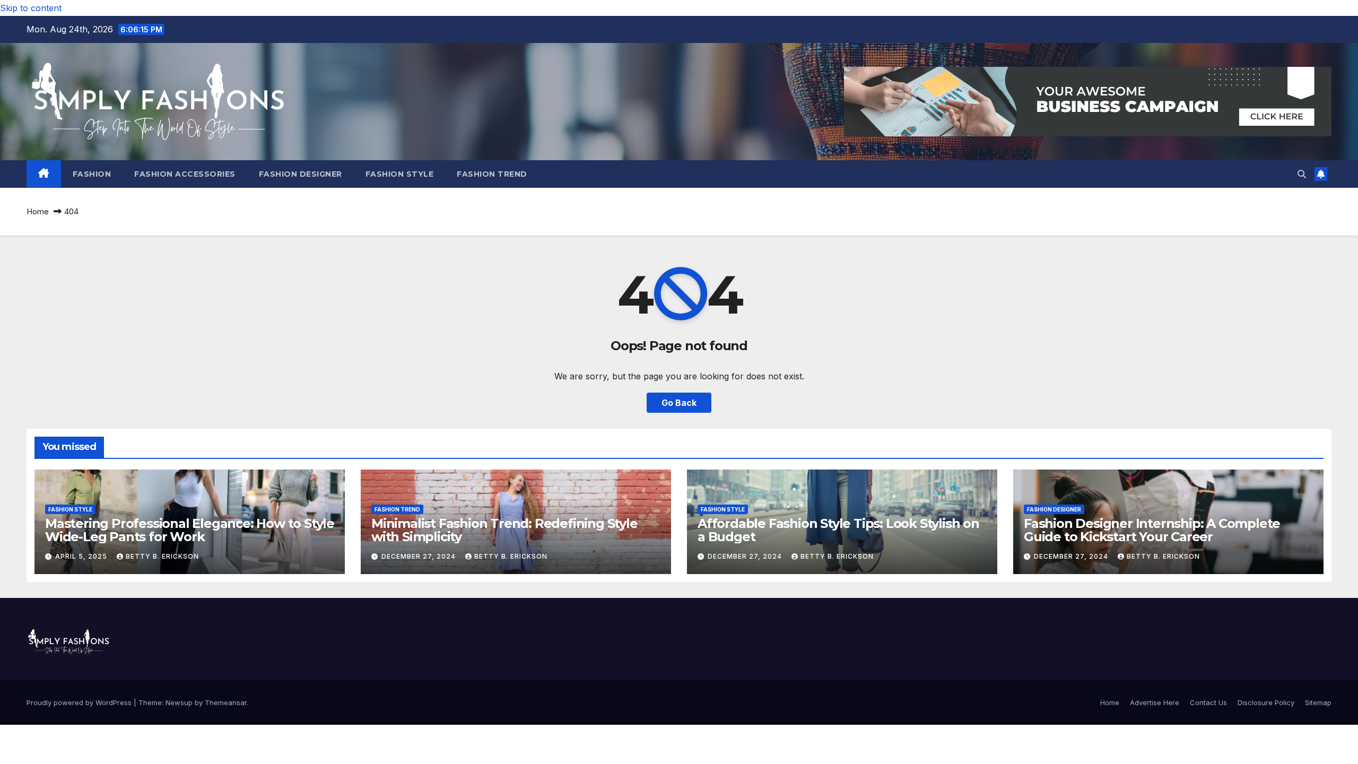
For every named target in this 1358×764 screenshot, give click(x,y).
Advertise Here (1154, 702)
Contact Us (1208, 702)
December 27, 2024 (419, 556)
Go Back (679, 402)
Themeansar (226, 702)
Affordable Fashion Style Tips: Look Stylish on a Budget (838, 530)
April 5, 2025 (82, 556)
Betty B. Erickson (162, 556)
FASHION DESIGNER (300, 174)
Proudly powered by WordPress (80, 702)
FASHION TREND (492, 174)
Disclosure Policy (1266, 702)
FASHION (92, 174)
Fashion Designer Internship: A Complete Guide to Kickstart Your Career (1152, 530)
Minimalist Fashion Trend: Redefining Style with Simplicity (504, 530)
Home (38, 211)
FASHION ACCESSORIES (185, 174)
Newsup (179, 702)
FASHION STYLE (399, 174)
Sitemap (1318, 702)
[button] (1302, 174)
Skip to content (31, 8)
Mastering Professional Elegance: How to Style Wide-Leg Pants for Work (189, 530)
